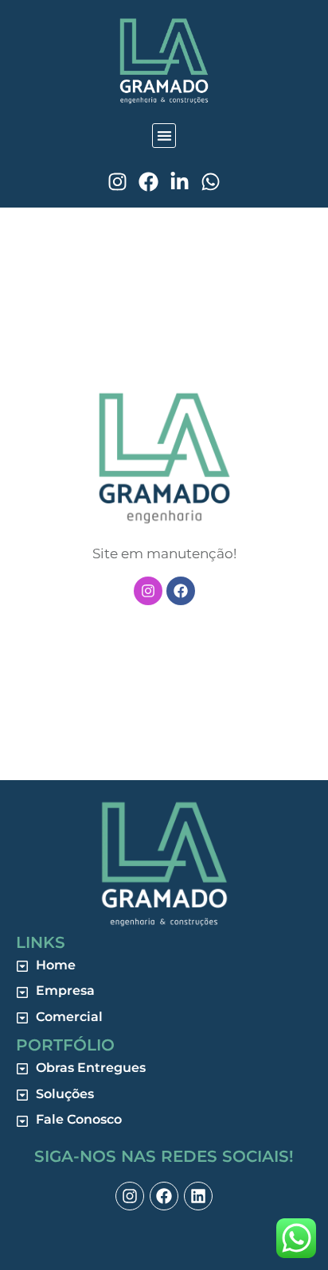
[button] (164, 135)
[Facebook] (148, 182)
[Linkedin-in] (179, 182)
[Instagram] (117, 182)
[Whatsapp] (211, 182)
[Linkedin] (198, 1196)
